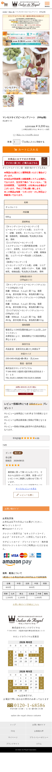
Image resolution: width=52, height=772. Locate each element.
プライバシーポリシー (39, 737)
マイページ (13, 737)
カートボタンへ (41, 768)
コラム (39, 744)
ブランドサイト (12, 744)
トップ (13, 725)
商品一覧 (11, 12)
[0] (6, 5)
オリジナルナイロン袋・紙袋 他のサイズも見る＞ (25, 168)
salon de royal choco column (26, 715)
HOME (5, 12)
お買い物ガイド (38, 725)
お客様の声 (39, 731)
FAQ (13, 731)
